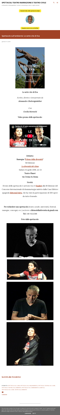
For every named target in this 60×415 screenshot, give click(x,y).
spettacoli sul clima (14, 385)
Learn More (28, 413)
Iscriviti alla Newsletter (11, 377)
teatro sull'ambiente (21, 389)
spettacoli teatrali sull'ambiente (11, 387)
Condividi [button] (4, 394)
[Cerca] (54, 2)
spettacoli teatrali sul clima (46, 385)
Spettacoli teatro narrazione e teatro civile (24, 2)
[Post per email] (3, 392)
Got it (34, 413)
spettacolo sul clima (8, 389)
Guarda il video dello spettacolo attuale (30, 10)
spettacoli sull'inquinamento (29, 385)
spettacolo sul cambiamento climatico (33, 387)
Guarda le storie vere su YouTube (30, 28)
